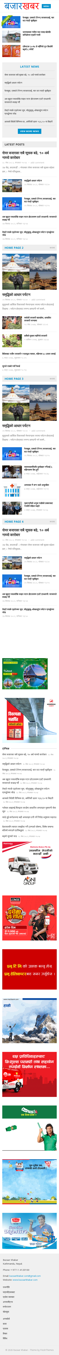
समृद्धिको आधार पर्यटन (13, 82)
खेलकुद (6, 1311)
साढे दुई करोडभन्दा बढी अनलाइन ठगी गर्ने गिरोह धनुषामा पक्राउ (29, 817)
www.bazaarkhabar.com (25, 1279)
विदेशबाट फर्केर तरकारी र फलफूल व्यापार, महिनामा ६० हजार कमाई (29, 353)
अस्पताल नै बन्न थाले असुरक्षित (36, 484)
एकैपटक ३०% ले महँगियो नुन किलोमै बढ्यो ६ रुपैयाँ (38, 48)
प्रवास (5, 1328)
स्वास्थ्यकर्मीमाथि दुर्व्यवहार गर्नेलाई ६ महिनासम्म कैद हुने (38, 468)
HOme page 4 (14, 521)
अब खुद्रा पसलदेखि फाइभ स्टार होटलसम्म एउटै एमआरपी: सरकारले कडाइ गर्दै (29, 218)
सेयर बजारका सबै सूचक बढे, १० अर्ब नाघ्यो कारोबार (25, 74)
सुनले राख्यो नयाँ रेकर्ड (11, 366)
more (52, 247)
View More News (29, 131)
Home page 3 (14, 378)
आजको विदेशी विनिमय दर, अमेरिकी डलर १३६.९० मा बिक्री (28, 121)
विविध (5, 1338)
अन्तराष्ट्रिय (8, 1301)
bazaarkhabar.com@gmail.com (25, 1275)
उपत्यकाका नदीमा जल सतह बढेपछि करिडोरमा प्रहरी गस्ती (37, 33)
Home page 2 (14, 247)
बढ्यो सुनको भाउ (9, 836)
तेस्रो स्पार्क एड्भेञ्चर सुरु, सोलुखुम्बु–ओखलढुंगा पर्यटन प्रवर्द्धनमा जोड (28, 234)
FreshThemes (47, 1350)
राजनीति (6, 1287)
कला (5, 1323)
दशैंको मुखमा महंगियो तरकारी (35, 335)
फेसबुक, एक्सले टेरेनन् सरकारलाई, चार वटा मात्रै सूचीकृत (38, 19)
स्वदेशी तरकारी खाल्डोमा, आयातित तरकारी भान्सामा (37, 319)
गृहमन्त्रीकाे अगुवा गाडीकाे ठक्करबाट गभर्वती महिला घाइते (38, 505)
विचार (5, 1333)
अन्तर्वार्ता (6, 1318)
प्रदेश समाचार (8, 1296)
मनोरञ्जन (7, 1306)
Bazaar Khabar (20, 1350)
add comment (37, 162)
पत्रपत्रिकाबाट (9, 1292)
